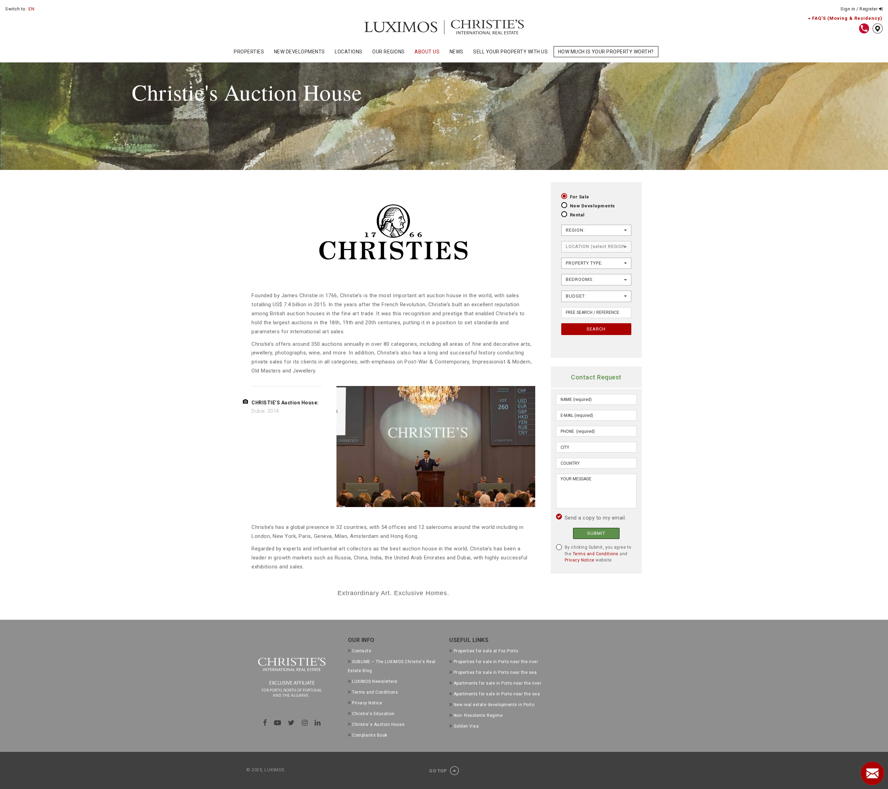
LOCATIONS (348, 51)
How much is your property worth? (606, 51)
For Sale (579, 196)
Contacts (361, 651)
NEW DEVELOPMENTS (299, 51)
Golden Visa (466, 726)
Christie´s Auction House (378, 724)
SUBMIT (596, 533)
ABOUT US (427, 51)
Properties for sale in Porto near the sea (495, 672)
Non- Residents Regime (478, 715)
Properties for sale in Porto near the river (496, 661)
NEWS (456, 51)
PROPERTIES (249, 51)
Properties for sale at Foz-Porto (486, 651)
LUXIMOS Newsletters (375, 681)
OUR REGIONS (388, 51)
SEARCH (596, 329)
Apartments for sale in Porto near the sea (497, 694)
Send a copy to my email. (595, 518)
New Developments (592, 205)
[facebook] (265, 723)
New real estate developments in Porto (494, 704)
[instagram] (305, 723)
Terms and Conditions (595, 553)
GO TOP (438, 770)
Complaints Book (369, 735)
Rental (577, 214)
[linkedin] (318, 723)
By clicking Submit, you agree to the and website (598, 554)
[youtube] (277, 723)
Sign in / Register (859, 8)
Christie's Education (373, 713)
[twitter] (291, 723)
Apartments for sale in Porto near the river (497, 683)
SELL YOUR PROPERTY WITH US (510, 51)
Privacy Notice (580, 560)
